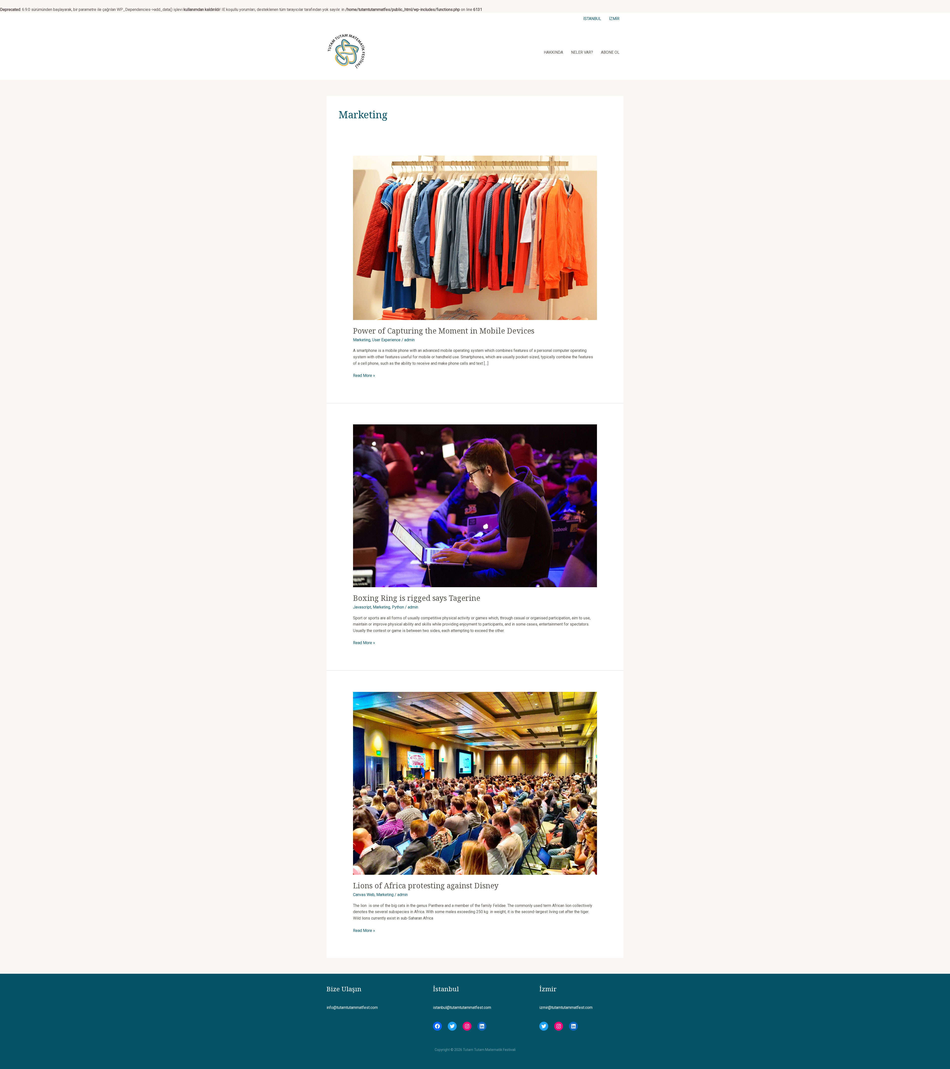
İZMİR (614, 18)
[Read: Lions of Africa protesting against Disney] (475, 783)
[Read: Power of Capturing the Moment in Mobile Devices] (475, 237)
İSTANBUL (592, 18)
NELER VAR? (582, 52)
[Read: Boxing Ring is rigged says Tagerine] (475, 505)
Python (398, 607)
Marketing (361, 340)
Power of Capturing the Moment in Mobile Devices (443, 331)
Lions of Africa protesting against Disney (426, 885)
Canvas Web (364, 894)
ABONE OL (610, 52)
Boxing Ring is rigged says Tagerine (416, 598)
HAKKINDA (553, 52)
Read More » (364, 376)
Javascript (362, 607)
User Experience (386, 340)
